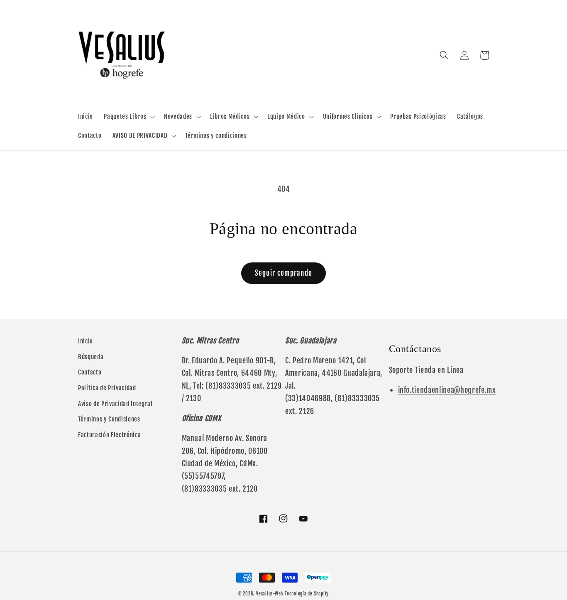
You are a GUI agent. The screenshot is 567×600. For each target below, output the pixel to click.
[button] (128, 116)
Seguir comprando (283, 273)
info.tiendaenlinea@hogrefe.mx (447, 389)
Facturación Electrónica (109, 435)
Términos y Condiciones (109, 419)
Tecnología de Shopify (307, 594)
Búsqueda (90, 357)
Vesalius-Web (269, 594)
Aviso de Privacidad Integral (115, 403)
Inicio (85, 341)
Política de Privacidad (107, 388)
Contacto (89, 372)
